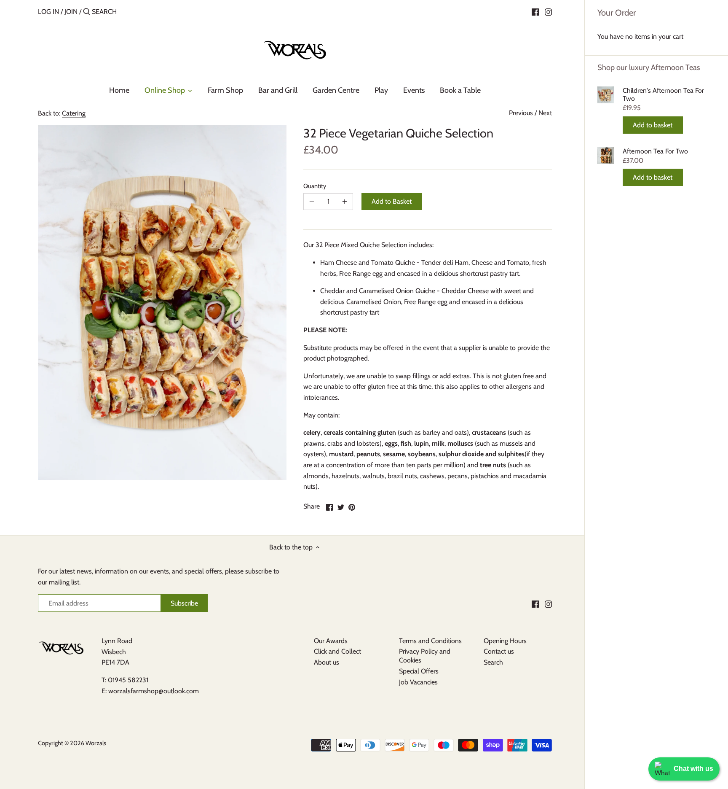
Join (71, 12)
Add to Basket (392, 201)
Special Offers (419, 671)
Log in (48, 12)
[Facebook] (535, 11)
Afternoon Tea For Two (655, 151)
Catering (74, 113)
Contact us (499, 651)
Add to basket (652, 125)
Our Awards (331, 641)
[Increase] (345, 202)
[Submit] (86, 12)
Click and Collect (337, 651)
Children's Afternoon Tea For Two (663, 94)
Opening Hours (505, 641)
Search (493, 662)
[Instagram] (548, 11)
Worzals (96, 743)
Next (545, 113)
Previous (521, 113)
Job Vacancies (418, 682)
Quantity (314, 186)
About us (326, 662)
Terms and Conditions (430, 641)
